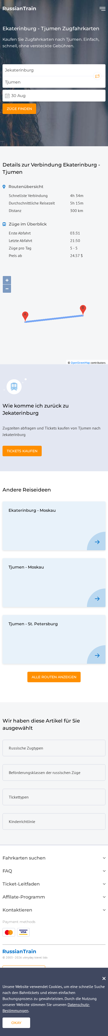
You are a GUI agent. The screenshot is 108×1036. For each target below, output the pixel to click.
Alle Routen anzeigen (54, 677)
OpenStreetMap (80, 362)
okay (16, 1022)
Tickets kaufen (22, 451)
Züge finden (19, 108)
